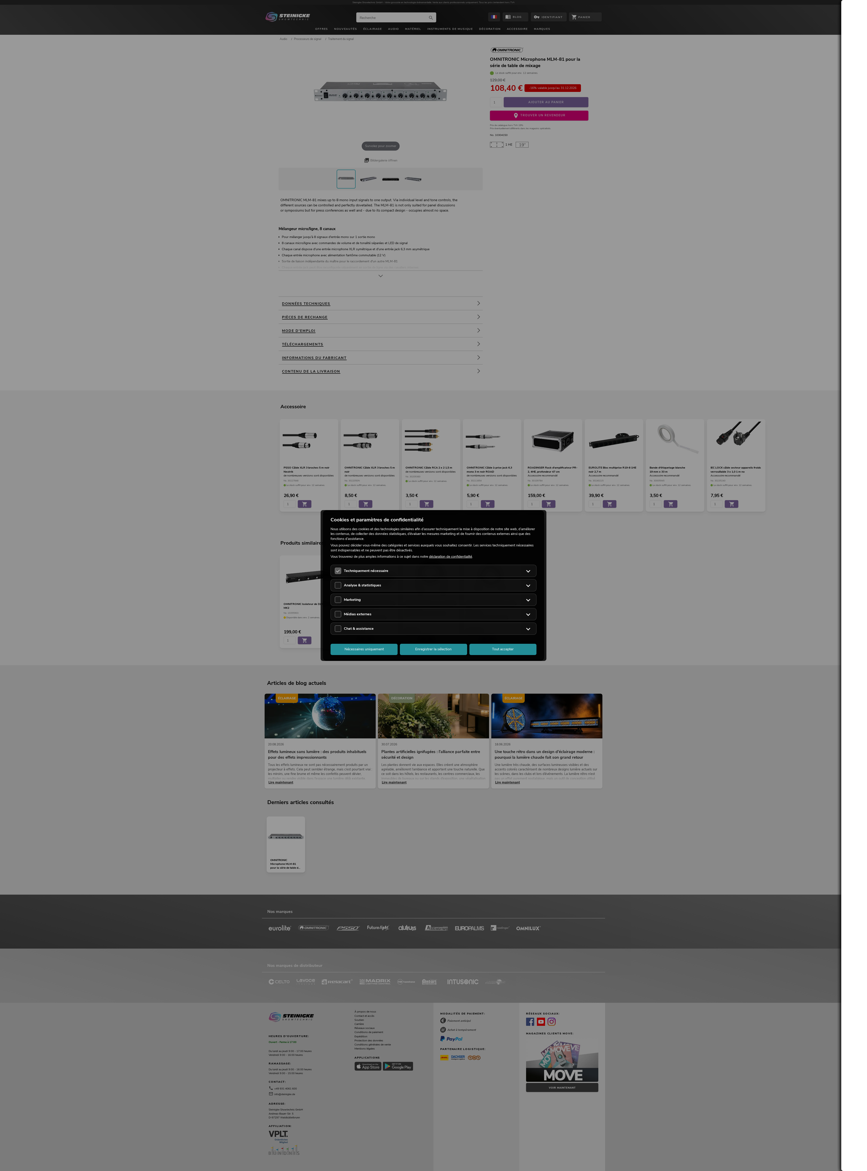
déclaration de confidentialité (450, 556)
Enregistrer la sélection (433, 649)
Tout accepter (503, 649)
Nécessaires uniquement (364, 649)
